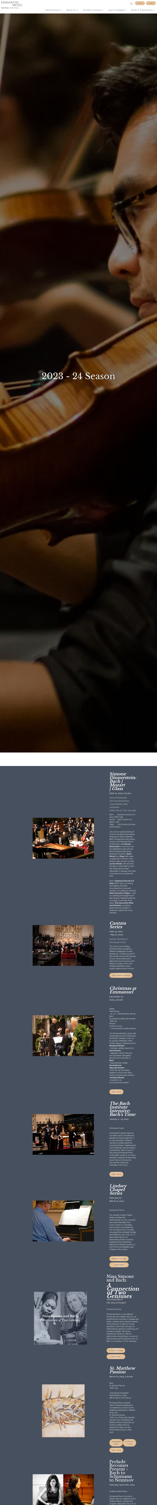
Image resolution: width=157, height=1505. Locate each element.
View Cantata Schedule (121, 975)
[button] (53, 10)
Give (139, 3)
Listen (151, 3)
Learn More (116, 1092)
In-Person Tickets (116, 1350)
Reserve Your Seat (119, 1259)
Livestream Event (116, 1443)
